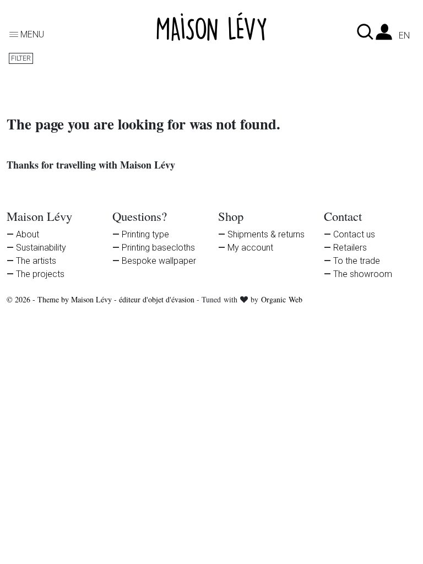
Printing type (145, 234)
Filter (21, 58)
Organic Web (281, 299)
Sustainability (41, 247)
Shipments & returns (266, 234)
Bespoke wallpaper (159, 261)
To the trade (356, 261)
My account (250, 247)
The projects (40, 274)
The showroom (362, 274)
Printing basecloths (158, 247)
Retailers (350, 247)
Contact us (354, 234)
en (404, 35)
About (27, 234)
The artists (36, 261)
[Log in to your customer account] (384, 35)
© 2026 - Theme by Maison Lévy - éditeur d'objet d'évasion (102, 299)
